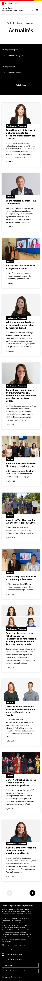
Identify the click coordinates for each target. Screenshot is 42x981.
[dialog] (21, 941)
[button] (11, 977)
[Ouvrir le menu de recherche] (32, 9)
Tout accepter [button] (9, 965)
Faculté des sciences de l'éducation (13, 9)
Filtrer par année (8, 66)
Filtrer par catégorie (10, 49)
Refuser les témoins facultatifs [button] (15, 971)
